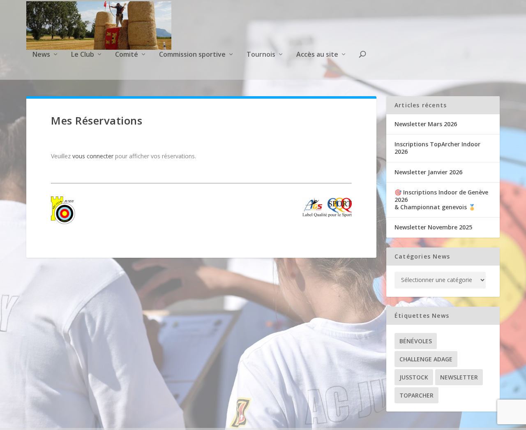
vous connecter (92, 156)
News (41, 55)
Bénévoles (415, 341)
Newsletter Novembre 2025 (433, 227)
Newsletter (459, 377)
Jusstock (413, 377)
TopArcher (416, 395)
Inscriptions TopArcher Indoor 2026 (437, 147)
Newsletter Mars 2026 (425, 124)
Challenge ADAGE (425, 359)
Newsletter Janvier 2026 (428, 172)
